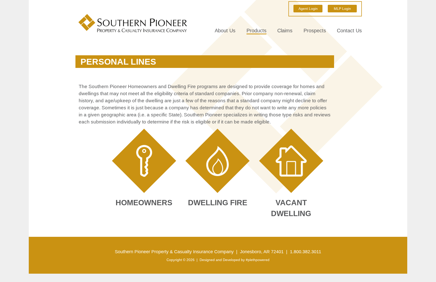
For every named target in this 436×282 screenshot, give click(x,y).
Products (256, 30)
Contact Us (349, 30)
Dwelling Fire (231, 146)
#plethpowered (257, 260)
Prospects (315, 30)
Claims (284, 30)
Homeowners (158, 147)
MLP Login (342, 9)
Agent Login (308, 9)
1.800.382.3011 (305, 251)
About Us (225, 30)
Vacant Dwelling (305, 146)
